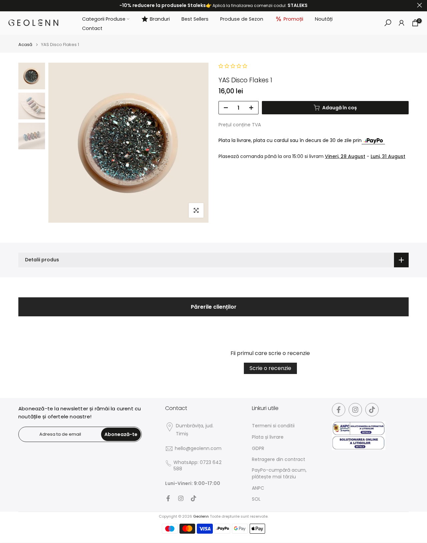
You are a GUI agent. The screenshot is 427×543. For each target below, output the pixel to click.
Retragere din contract (278, 459)
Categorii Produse (103, 18)
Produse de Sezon (241, 18)
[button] (233, 66)
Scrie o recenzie (270, 368)
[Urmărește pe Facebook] (168, 498)
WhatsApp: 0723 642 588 (197, 465)
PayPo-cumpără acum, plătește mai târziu (279, 473)
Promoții (293, 18)
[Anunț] (213, 6)
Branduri (160, 18)
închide (7, 5)
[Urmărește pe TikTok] (193, 498)
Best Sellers (194, 18)
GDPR (258, 448)
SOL (256, 499)
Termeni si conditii (273, 426)
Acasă (25, 44)
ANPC (258, 488)
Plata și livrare (268, 437)
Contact (92, 28)
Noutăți (324, 18)
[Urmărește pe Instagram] (181, 498)
